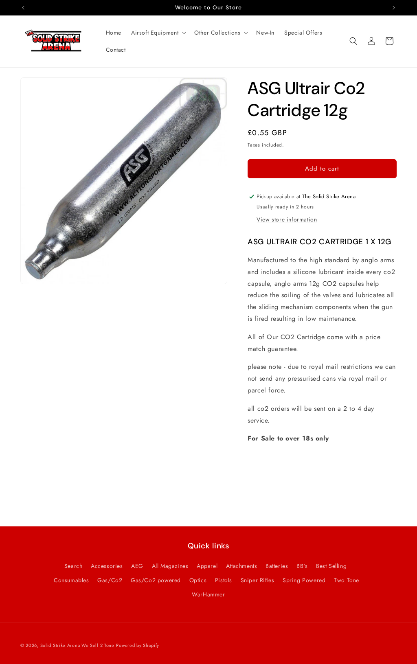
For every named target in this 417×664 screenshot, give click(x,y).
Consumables (71, 580)
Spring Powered (304, 580)
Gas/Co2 (109, 580)
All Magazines (170, 566)
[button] (157, 32)
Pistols (223, 580)
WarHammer (208, 594)
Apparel (207, 566)
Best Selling (331, 566)
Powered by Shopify (137, 645)
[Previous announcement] (23, 7)
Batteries (277, 566)
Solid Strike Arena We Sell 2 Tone (77, 645)
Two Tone (346, 580)
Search (73, 566)
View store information (287, 219)
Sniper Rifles (257, 580)
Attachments (241, 566)
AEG (137, 566)
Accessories (107, 566)
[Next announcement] (394, 7)
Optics (198, 580)
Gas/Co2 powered (156, 580)
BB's (301, 566)
